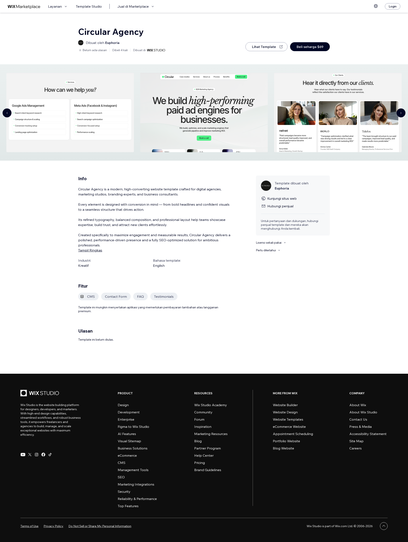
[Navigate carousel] (7, 112)
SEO (121, 477)
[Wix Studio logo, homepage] (40, 393)
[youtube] (23, 454)
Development (129, 412)
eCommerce (127, 455)
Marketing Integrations (136, 484)
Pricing (199, 463)
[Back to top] (384, 526)
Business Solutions (132, 448)
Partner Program (207, 448)
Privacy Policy (53, 526)
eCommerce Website (289, 426)
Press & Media (360, 426)
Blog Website (283, 448)
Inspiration (202, 426)
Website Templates (288, 419)
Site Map (356, 441)
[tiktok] (50, 454)
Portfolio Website (286, 441)
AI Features (127, 434)
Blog (198, 441)
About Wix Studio (363, 412)
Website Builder (285, 405)
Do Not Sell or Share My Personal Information (99, 526)
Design (123, 405)
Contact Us (358, 419)
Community (203, 412)
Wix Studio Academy (210, 405)
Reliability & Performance (137, 499)
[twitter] (29, 454)
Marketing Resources (211, 434)
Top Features (128, 506)
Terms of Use (29, 526)
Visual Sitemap (129, 441)
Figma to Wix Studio (133, 426)
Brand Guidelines (207, 470)
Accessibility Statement (368, 434)
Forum (199, 419)
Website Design (285, 412)
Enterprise (126, 419)
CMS (121, 463)
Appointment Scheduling (293, 434)
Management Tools (133, 470)
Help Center (204, 455)
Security (124, 491)
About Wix (357, 405)
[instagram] (36, 454)
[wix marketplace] (24, 6)
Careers (355, 448)
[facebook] (43, 454)
